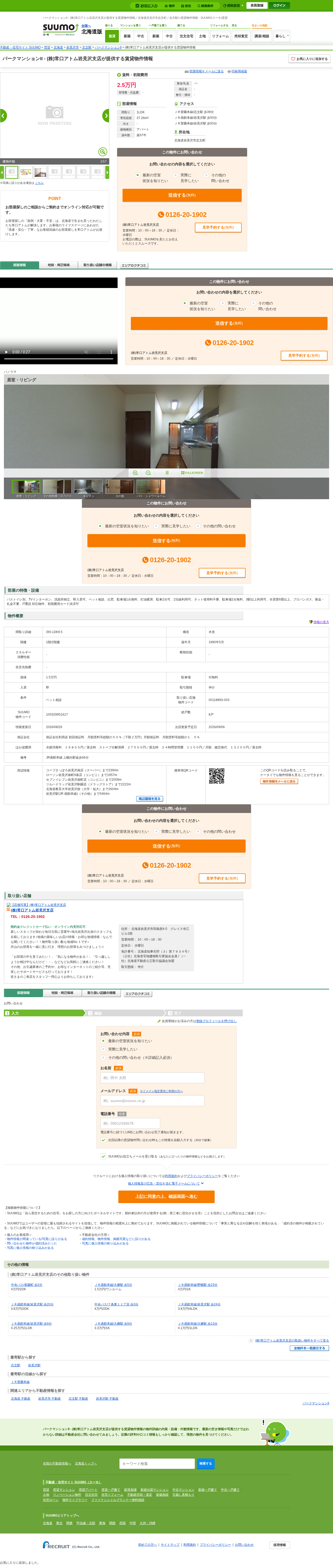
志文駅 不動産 (78, 1398)
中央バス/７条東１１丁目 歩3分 (116, 1304)
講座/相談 (262, 36)
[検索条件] (206, 6)
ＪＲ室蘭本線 (20, 1382)
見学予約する (218, 227)
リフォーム (220, 36)
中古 (140, 36)
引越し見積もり (183, 1495)
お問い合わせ (244, 1545)
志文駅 (87, 47)
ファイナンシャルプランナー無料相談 (117, 1500)
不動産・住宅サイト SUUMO (20, 47)
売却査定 (241, 36)
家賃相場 (130, 1490)
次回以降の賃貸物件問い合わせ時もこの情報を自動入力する (160, 1140)
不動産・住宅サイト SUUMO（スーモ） (74, 1482)
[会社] (187, 6)
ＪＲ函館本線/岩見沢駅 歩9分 (31, 1323)
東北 (59, 1523)
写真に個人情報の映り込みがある (30, 1248)
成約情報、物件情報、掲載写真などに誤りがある (116, 1239)
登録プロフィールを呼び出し (216, 1021)
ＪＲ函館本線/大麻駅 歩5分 (113, 1285)
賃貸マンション (64, 1490)
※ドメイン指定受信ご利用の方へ (161, 1091)
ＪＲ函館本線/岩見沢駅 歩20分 (32, 1304)
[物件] (170, 6)
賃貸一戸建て (110, 1490)
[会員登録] (257, 5)
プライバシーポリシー (202, 1176)
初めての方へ (147, 1545)
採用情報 (279, 1545)
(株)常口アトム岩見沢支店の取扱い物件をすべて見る (292, 1340)
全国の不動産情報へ (57, 1463)
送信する (182, 195)
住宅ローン (51, 1500)
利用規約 (171, 1176)
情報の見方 (321, 622)
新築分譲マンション (154, 1490)
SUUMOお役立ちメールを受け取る (167, 1156)
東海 (102, 1523)
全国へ (86, 26)
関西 (112, 1523)
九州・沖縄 (147, 1523)
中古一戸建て (230, 1490)
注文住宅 (186, 36)
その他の (220, 178)
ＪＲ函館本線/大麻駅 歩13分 (197, 1323)
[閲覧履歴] (233, 5)
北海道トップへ (86, 1463)
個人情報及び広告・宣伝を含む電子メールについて (164, 1183)
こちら (39, 182)
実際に (190, 178)
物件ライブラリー (74, 1500)
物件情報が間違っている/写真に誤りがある (37, 1239)
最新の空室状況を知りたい (130, 1041)
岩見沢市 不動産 (49, 1398)
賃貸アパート (88, 1490)
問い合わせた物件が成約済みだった (32, 1243)
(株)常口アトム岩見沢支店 (32, 910)
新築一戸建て (207, 1490)
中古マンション (183, 1490)
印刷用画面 (239, 71)
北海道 (58, 47)
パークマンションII (108, 47)
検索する (206, 1463)
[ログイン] (279, 5)
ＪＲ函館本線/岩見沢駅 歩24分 (199, 1304)
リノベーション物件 (67, 1495)
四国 (122, 1523)
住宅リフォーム (112, 1495)
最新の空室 (155, 178)
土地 (202, 36)
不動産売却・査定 (139, 1495)
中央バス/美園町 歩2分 (26, 1285)
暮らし (281, 36)
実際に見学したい (122, 1049)
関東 (69, 1523)
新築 (127, 36)
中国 (133, 1523)
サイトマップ (170, 1545)
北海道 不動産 (20, 1398)
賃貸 (112, 36)
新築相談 (162, 1495)
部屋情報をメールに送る (206, 71)
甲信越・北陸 (85, 1523)
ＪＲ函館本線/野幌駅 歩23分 (197, 1285)
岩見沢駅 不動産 (107, 1398)
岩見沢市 (72, 47)
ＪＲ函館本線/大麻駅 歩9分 (113, 1323)
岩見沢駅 (34, 1365)
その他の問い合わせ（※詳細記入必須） (141, 1057)
